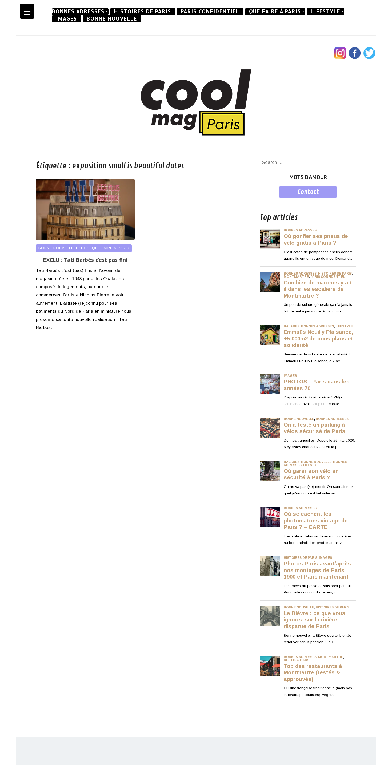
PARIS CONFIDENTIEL (210, 11)
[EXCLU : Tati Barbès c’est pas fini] (85, 238)
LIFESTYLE (325, 11)
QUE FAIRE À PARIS (275, 11)
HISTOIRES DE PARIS (142, 11)
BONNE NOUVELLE (112, 18)
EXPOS (83, 248)
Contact (308, 192)
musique (268, 201)
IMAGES (66, 18)
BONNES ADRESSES (78, 11)
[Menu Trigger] (27, 11)
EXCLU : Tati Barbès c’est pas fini (85, 259)
